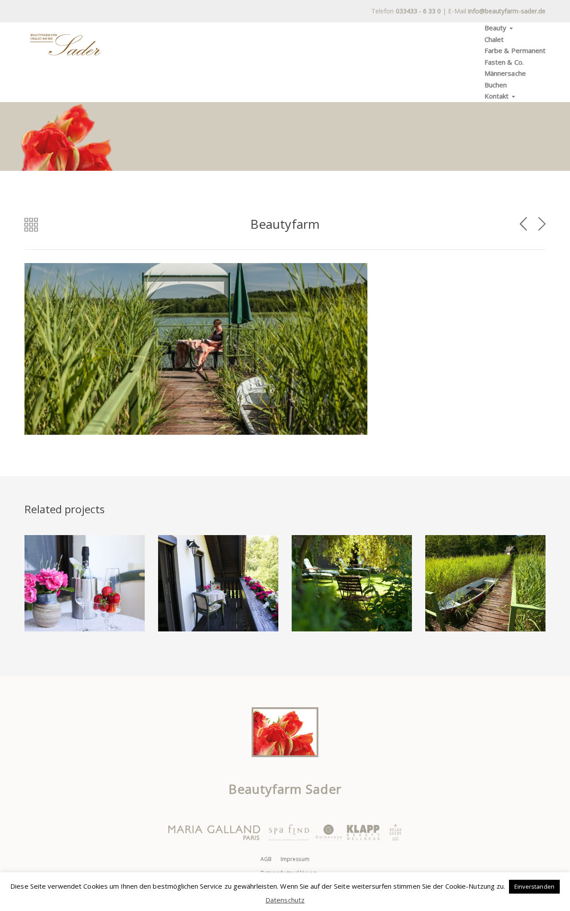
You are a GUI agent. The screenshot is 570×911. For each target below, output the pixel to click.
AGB (266, 859)
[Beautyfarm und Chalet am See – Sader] (65, 44)
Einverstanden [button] (534, 886)
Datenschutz (285, 899)
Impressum (295, 859)
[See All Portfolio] (31, 224)
